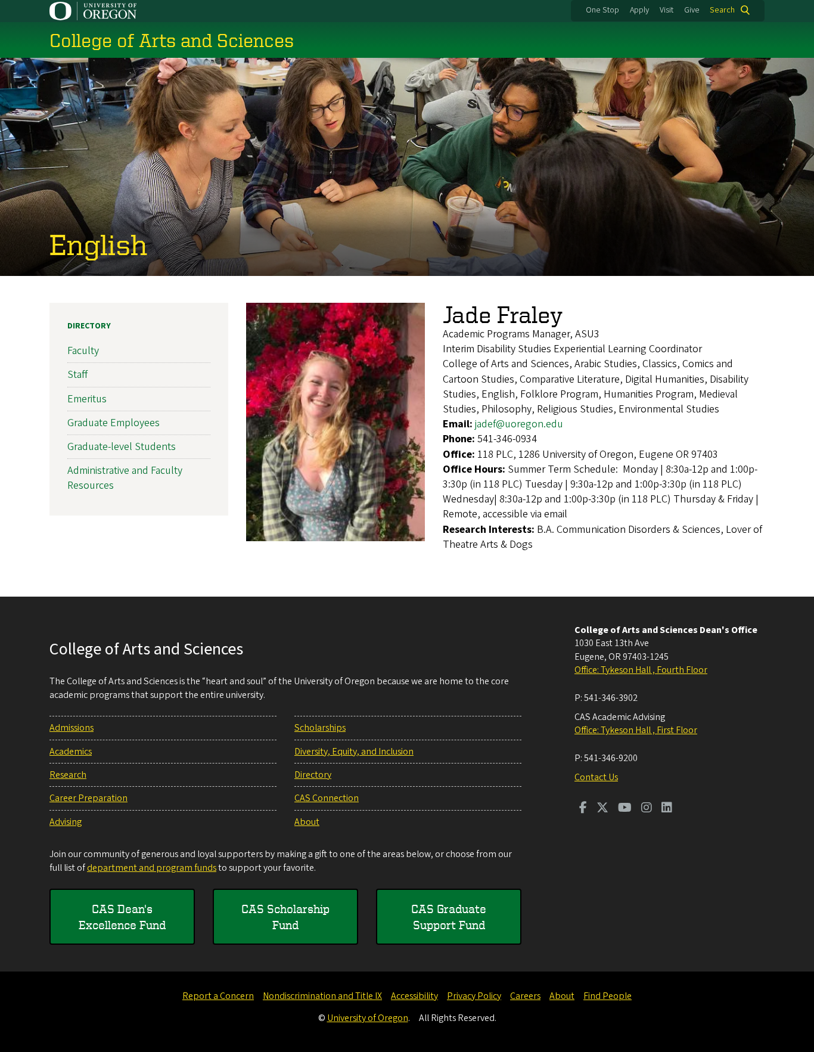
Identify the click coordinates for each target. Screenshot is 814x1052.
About (306, 821)
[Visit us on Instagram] (646, 808)
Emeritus (87, 399)
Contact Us (596, 777)
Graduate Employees (113, 422)
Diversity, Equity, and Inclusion (354, 751)
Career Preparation (88, 798)
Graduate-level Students (121, 446)
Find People (607, 996)
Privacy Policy (474, 996)
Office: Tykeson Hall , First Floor (635, 730)
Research (67, 774)
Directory (89, 326)
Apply (639, 10)
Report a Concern (218, 996)
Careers (525, 996)
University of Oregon (367, 1018)
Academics (70, 751)
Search (722, 10)
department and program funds (151, 867)
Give (692, 10)
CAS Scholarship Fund (285, 917)
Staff (77, 374)
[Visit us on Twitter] (602, 808)
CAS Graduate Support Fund (448, 917)
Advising (65, 821)
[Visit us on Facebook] (583, 808)
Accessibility (414, 996)
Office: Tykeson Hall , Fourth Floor (640, 669)
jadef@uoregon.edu (519, 424)
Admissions (71, 727)
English (98, 243)
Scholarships (320, 727)
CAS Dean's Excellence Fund (122, 917)
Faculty (83, 350)
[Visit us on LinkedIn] (667, 808)
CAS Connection (326, 798)
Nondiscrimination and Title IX (322, 996)
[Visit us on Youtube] (624, 808)
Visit (666, 10)
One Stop (602, 10)
